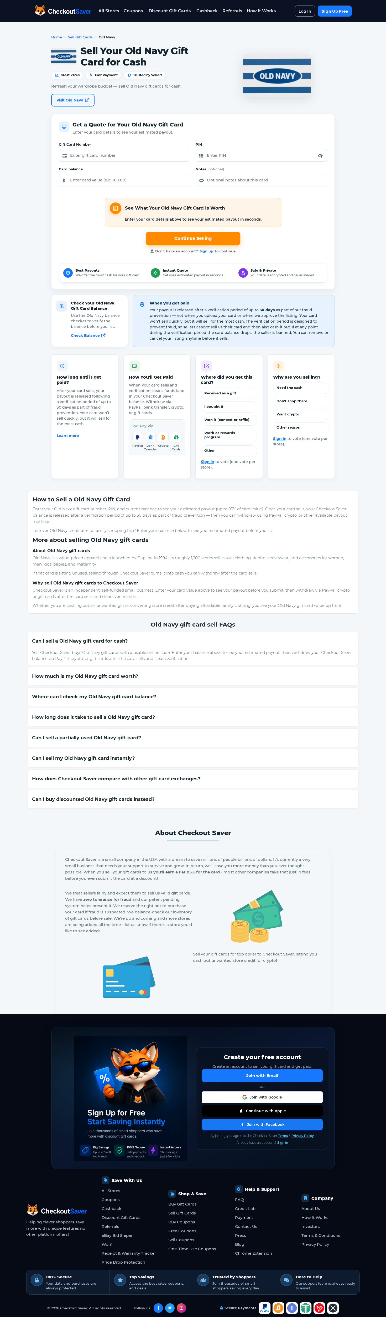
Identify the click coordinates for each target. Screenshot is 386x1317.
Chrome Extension (253, 1253)
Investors (310, 1226)
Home (56, 37)
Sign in (207, 461)
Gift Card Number (75, 144)
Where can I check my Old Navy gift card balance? (94, 697)
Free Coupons (182, 1230)
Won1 (107, 1244)
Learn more (68, 435)
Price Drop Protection (123, 1262)
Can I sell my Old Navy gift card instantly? (83, 758)
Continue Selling (193, 238)
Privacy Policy (302, 1136)
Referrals (232, 10)
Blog (239, 1244)
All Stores (108, 10)
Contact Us (246, 1226)
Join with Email (262, 1075)
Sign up (206, 251)
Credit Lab (245, 1208)
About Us (310, 1208)
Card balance (71, 169)
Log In (305, 11)
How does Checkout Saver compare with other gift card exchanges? (116, 779)
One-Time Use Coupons (192, 1248)
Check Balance (85, 335)
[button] (320, 155)
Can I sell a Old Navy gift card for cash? (80, 641)
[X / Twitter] (170, 1308)
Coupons (133, 10)
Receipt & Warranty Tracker (129, 1253)
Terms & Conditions (320, 1235)
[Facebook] (158, 1308)
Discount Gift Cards (170, 10)
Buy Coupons (181, 1221)
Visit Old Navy (69, 100)
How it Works (261, 10)
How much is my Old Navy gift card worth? (85, 676)
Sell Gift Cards (80, 37)
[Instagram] (181, 1308)
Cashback (207, 10)
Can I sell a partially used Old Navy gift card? (86, 738)
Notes (210, 169)
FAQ (239, 1199)
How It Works (314, 1217)
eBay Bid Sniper (117, 1235)
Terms (283, 1136)
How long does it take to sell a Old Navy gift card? (93, 717)
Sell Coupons (181, 1239)
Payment (244, 1217)
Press (240, 1235)
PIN (199, 144)
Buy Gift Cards (182, 1204)
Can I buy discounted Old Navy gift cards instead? (93, 799)
